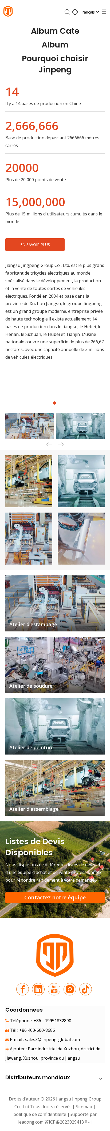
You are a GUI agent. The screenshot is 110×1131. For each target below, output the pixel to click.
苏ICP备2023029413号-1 (68, 1122)
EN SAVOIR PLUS (35, 244)
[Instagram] (70, 989)
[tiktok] (85, 989)
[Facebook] (22, 989)
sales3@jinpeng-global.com (52, 1039)
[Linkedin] (38, 989)
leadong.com (31, 1122)
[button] (61, 445)
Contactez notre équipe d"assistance (55, 898)
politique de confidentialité (40, 1114)
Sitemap (84, 1107)
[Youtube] (54, 989)
